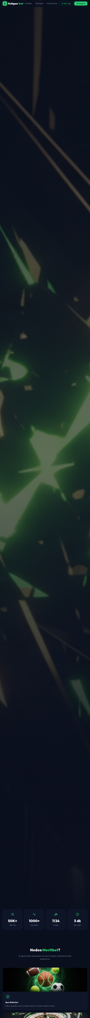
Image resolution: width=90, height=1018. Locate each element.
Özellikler (28, 3)
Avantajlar (39, 3)
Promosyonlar (52, 3)
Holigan (15, 3)
